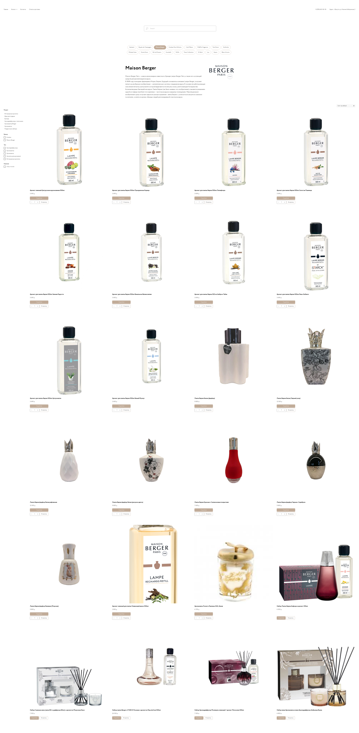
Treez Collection (189, 52)
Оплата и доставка (34, 9)
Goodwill (168, 52)
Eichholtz (226, 47)
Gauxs (215, 52)
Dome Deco (144, 52)
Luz (208, 52)
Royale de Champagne (145, 47)
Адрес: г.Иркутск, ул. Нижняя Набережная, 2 (342, 9)
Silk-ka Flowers (156, 52)
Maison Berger (160, 47)
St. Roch (200, 52)
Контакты (23, 9)
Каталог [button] (13, 9)
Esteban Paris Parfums (175, 47)
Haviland (131, 47)
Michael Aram (132, 52)
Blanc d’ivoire (225, 52)
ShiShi (177, 52)
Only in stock (10, 167)
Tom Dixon (216, 47)
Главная (6, 9)
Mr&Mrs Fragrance (202, 47)
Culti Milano (189, 47)
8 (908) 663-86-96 (321, 9)
